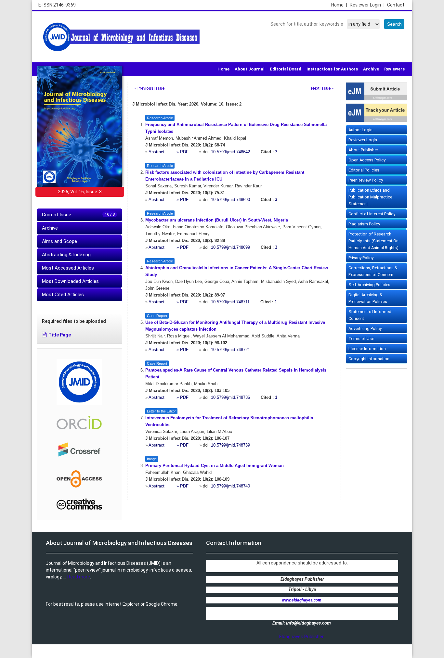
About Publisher (363, 149)
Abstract (157, 152)
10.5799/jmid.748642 (230, 152)
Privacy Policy (360, 257)
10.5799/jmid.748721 (230, 350)
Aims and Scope (59, 241)
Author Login (360, 129)
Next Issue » (322, 88)
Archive (371, 69)
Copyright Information (368, 358)
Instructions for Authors (332, 69)
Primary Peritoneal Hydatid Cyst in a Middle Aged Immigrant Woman (214, 465)
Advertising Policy (365, 328)
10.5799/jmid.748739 (230, 445)
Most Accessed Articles (68, 268)
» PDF (182, 152)
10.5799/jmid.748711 (230, 302)
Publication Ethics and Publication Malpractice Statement (370, 197)
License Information (367, 348)
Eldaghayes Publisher (301, 636)
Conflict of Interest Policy (371, 213)
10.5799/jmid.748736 (230, 397)
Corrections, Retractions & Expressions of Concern (373, 271)
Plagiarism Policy (364, 223)
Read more (78, 576)
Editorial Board (285, 69)
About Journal (250, 69)
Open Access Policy (366, 160)
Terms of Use (361, 338)
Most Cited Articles (63, 294)
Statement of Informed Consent (369, 315)
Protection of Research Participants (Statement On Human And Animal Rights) (373, 241)
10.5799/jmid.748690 (230, 199)
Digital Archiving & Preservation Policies (367, 298)
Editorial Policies (363, 170)
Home (339, 4)
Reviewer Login (367, 4)
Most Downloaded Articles (70, 281)
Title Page (59, 334)
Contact (395, 4)
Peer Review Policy (365, 180)
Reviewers (394, 69)
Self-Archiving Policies (369, 284)
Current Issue (78, 215)
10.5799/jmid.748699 (230, 247)
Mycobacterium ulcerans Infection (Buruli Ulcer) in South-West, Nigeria (216, 220)
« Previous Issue (149, 88)
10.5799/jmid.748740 (230, 486)
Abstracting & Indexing (66, 255)
